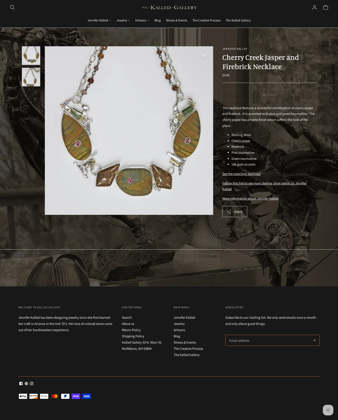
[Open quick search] (12, 7)
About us (128, 323)
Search (127, 317)
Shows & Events (176, 20)
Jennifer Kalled (97, 20)
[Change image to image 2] (31, 77)
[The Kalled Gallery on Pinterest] (26, 384)
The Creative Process (206, 20)
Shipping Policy (133, 336)
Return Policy (131, 330)
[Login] (314, 7)
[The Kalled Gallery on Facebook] (21, 384)
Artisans (140, 20)
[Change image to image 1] (31, 55)
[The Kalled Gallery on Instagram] (31, 384)
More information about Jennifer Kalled (250, 198)
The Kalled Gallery (238, 20)
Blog (158, 20)
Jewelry (121, 20)
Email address (238, 335)
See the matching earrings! (241, 174)
